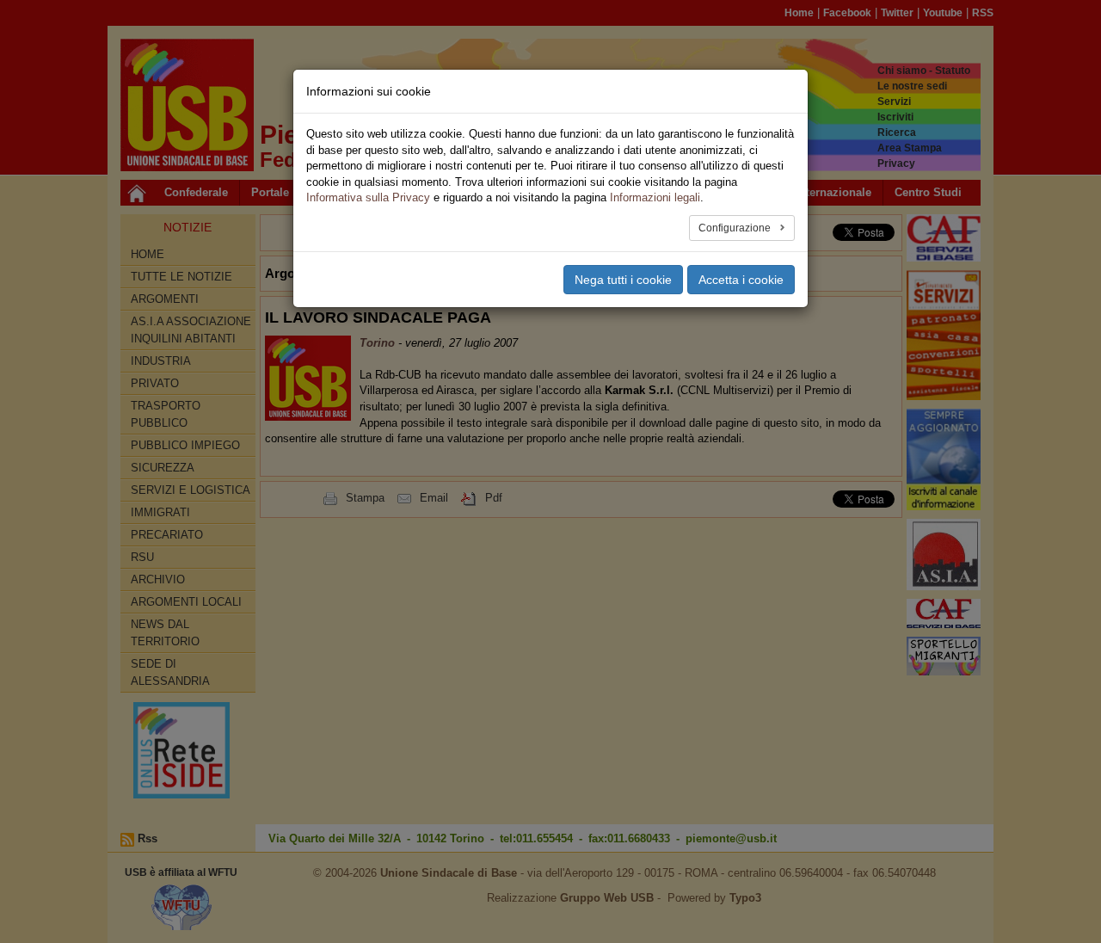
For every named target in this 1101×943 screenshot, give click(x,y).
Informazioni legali (655, 197)
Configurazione (735, 228)
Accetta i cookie (741, 280)
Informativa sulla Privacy (368, 197)
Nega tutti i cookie (623, 280)
